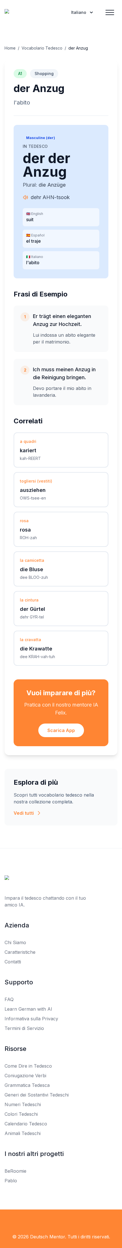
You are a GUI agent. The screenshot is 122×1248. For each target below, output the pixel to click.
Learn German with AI (28, 1009)
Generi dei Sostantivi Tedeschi (37, 1095)
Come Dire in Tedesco (28, 1066)
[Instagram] (73, 1220)
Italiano (78, 12)
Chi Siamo (15, 942)
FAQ (9, 999)
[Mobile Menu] (109, 12)
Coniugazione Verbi (25, 1075)
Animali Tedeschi (23, 1133)
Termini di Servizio (24, 1028)
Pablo (11, 1180)
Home (10, 48)
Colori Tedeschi (21, 1114)
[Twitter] (61, 1220)
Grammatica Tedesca (27, 1085)
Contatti (13, 962)
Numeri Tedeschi (23, 1104)
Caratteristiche (20, 952)
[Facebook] (48, 1220)
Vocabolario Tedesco (42, 48)
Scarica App (61, 730)
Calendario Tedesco (26, 1124)
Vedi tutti (24, 813)
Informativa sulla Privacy (31, 1018)
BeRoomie (15, 1171)
